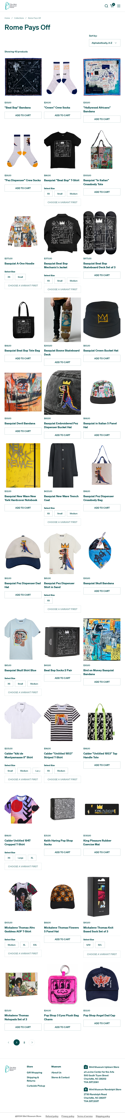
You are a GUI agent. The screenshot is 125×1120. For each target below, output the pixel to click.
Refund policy (52, 1116)
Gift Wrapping (34, 1072)
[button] (106, 6)
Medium (74, 193)
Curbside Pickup (36, 1085)
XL (32, 857)
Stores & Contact (60, 1077)
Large (38, 770)
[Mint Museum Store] (11, 6)
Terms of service (85, 1116)
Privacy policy (67, 1116)
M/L (100, 944)
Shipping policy (103, 1116)
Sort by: (93, 35)
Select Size (49, 188)
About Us (56, 1072)
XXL (35, 944)
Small (59, 193)
